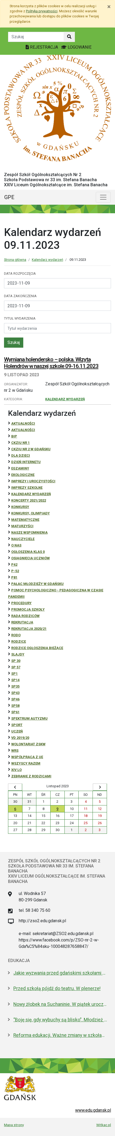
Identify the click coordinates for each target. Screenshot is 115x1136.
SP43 (15, 693)
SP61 (15, 712)
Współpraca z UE (27, 757)
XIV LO (16, 770)
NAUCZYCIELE (22, 539)
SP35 (15, 686)
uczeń (17, 731)
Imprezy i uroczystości (33, 481)
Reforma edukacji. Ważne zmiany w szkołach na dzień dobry (60, 1035)
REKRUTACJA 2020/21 (29, 629)
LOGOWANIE (79, 47)
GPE (9, 197)
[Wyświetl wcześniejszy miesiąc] (15, 787)
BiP (14, 436)
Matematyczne (25, 520)
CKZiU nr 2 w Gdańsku (31, 449)
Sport (16, 725)
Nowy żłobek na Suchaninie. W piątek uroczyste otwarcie (60, 1004)
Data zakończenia (20, 296)
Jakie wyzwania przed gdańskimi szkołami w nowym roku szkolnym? (60, 973)
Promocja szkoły (28, 609)
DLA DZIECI (20, 455)
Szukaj (13, 342)
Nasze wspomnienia (29, 532)
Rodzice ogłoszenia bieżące (37, 648)
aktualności (23, 430)
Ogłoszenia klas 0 (28, 552)
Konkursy (20, 507)
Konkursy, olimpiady (30, 513)
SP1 (14, 674)
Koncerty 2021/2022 (28, 500)
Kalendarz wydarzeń (47, 260)
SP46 (15, 699)
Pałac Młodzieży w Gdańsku (37, 584)
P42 (14, 565)
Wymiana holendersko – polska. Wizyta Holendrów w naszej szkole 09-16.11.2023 (51, 362)
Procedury (21, 603)
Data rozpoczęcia (20, 274)
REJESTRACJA (44, 47)
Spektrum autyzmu (29, 718)
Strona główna (15, 260)
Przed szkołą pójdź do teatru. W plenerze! (57, 988)
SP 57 (15, 667)
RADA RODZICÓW (25, 616)
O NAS (16, 545)
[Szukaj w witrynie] (69, 37)
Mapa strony (14, 1125)
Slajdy (17, 654)
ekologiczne (22, 475)
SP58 (15, 706)
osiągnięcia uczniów (30, 558)
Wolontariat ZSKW (28, 744)
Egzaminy (20, 468)
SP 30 (15, 661)
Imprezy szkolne (27, 488)
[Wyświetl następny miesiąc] (100, 787)
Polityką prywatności (41, 11)
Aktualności (23, 423)
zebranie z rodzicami (31, 776)
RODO (16, 635)
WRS (14, 751)
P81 (14, 577)
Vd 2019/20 (20, 738)
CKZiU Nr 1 (20, 443)
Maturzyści (22, 526)
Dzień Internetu (26, 462)
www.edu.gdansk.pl (93, 1110)
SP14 (15, 680)
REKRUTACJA (22, 622)
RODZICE (18, 641)
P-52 (15, 571)
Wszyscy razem (25, 763)
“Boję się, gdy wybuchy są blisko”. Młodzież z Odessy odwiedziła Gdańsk (60, 1019)
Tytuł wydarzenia (20, 318)
